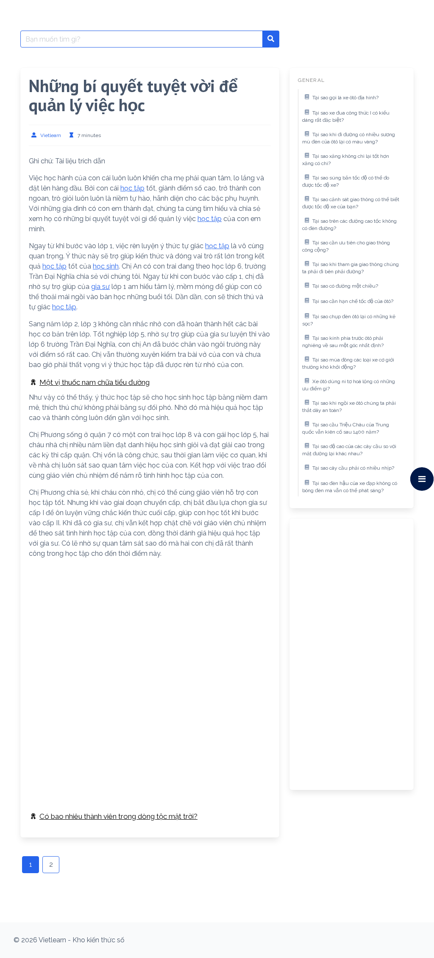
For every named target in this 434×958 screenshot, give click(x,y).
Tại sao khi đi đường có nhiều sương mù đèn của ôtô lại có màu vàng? (348, 138)
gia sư (100, 287)
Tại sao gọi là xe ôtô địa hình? (345, 98)
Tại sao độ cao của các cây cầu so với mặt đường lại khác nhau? (349, 450)
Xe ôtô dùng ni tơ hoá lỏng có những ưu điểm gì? (348, 385)
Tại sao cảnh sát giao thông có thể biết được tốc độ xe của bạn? (350, 203)
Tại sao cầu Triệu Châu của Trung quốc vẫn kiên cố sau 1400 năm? (345, 428)
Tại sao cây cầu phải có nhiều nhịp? (353, 468)
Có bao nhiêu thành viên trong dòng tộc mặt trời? (118, 816)
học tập (132, 188)
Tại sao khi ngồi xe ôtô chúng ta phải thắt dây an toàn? (349, 407)
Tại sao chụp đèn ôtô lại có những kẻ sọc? (348, 320)
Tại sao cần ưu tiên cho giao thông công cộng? (346, 246)
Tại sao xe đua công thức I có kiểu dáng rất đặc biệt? (345, 116)
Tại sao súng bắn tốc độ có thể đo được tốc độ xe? (345, 181)
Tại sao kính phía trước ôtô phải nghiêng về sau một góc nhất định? (343, 342)
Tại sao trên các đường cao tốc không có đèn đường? (349, 225)
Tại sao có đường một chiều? (345, 286)
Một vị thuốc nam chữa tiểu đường (94, 382)
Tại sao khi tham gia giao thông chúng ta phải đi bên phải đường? (350, 268)
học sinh (106, 266)
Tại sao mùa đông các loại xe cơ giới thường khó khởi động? (348, 363)
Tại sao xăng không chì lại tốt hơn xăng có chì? (345, 160)
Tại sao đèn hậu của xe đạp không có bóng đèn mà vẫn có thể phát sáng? (349, 487)
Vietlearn (50, 135)
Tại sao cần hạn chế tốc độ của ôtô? (352, 301)
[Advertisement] (150, 625)
